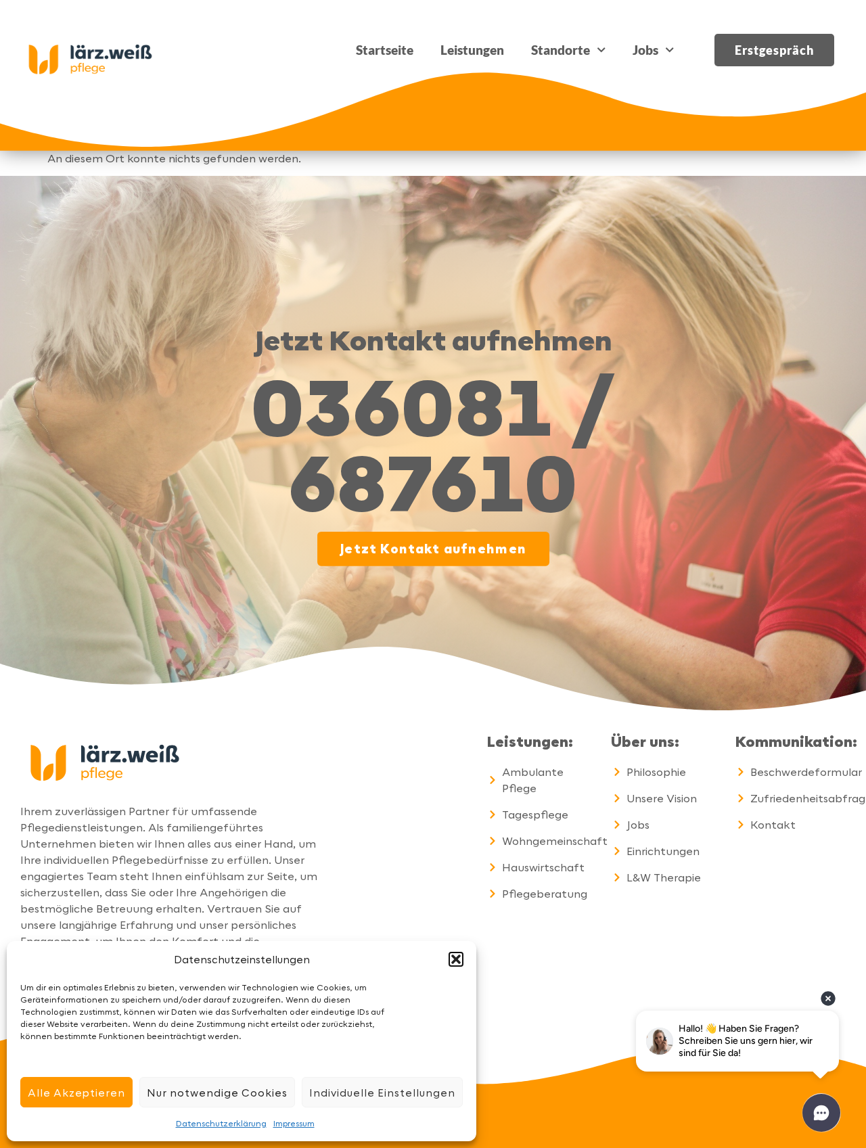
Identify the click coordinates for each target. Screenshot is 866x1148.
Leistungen (472, 50)
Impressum (294, 1123)
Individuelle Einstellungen (382, 1092)
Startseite (384, 50)
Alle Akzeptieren (76, 1092)
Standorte (560, 50)
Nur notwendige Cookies (217, 1092)
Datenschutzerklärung (221, 1123)
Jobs (645, 50)
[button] (456, 959)
